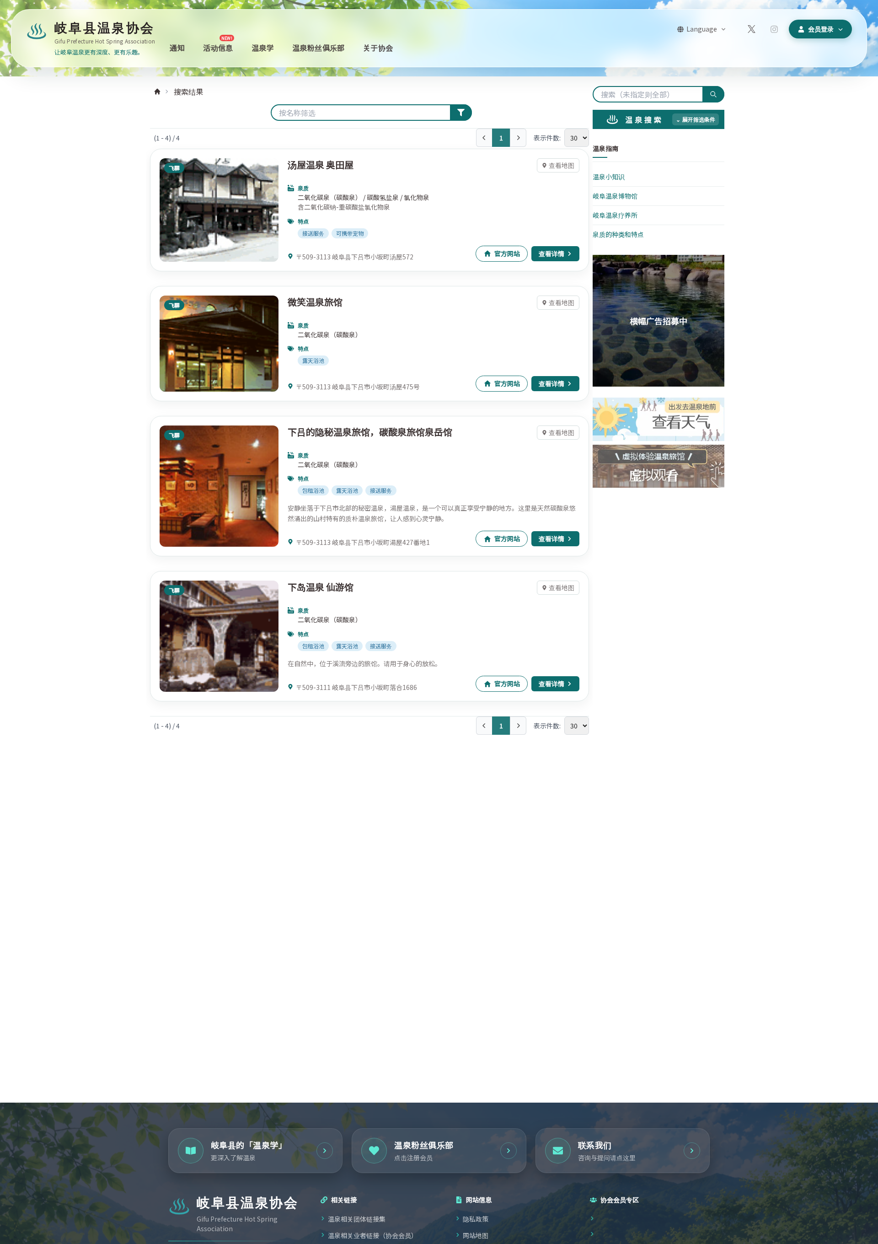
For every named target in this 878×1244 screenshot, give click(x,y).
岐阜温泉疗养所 (615, 215)
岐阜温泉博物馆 (615, 195)
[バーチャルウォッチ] (658, 466)
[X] (751, 29)
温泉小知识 (609, 176)
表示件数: (547, 137)
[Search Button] (461, 112)
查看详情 (551, 253)
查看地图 (561, 165)
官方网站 (507, 253)
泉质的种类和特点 (618, 234)
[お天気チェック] (658, 419)
